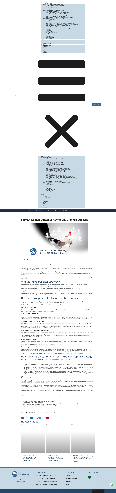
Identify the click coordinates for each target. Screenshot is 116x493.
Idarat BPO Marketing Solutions (53, 11)
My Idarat (48, 6)
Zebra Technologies (50, 37)
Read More (24, 409)
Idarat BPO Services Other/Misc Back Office (56, 16)
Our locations (44, 44)
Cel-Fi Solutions (49, 38)
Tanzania (45, 52)
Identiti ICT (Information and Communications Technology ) (57, 28)
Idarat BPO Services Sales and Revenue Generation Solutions (60, 17)
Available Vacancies (50, 9)
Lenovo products (50, 31)
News (44, 41)
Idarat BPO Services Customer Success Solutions (57, 12)
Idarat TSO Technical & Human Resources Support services (59, 22)
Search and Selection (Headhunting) (54, 8)
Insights (42, 39)
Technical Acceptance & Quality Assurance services (58, 25)
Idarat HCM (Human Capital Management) (53, 4)
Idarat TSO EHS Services (51, 19)
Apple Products (49, 30)
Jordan (44, 48)
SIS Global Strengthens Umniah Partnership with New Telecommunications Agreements (32, 458)
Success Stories (47, 43)
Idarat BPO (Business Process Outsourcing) (53, 10)
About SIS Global (44, 2)
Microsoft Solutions (50, 35)
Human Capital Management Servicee (55, 5)
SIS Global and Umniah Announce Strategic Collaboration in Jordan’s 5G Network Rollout (56, 458)
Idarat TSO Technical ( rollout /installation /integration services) (61, 23)
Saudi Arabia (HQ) (47, 45)
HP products (48, 29)
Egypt (44, 49)
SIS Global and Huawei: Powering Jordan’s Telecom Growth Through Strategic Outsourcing (83, 457)
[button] (36, 105)
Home (23, 210)
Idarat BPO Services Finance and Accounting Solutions (58, 15)
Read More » (75, 461)
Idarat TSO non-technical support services (56, 21)
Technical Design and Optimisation (54, 26)
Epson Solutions (49, 36)
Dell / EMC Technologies (51, 32)
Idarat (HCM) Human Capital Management (36, 210)
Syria (44, 51)
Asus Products (49, 33)
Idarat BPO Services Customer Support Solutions (57, 13)
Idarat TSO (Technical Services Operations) (53, 18)
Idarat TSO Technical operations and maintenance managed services (62, 24)
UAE (44, 50)
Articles (45, 42)
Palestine (45, 46)
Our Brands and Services (46, 3)
